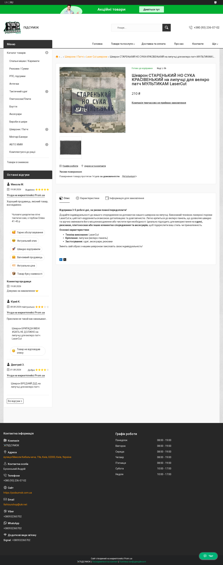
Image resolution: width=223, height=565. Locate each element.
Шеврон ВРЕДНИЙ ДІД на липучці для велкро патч (26, 385)
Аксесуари (15, 114)
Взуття (13, 106)
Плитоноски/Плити (20, 99)
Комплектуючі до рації (22, 152)
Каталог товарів (16, 52)
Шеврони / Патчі (74, 56)
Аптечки (14, 83)
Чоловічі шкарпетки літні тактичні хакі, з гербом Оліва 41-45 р (28, 218)
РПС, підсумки (17, 76)
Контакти (197, 43)
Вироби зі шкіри (18, 121)
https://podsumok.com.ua (17, 492)
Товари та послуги (122, 43)
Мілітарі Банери (18, 136)
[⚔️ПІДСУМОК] (12, 27)
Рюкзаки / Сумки (19, 68)
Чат (211, 556)
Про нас (179, 43)
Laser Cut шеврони (96, 56)
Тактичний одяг (18, 91)
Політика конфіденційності (132, 561)
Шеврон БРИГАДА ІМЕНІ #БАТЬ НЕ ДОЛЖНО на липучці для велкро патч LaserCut (26, 333)
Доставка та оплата (153, 43)
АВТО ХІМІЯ (16, 144)
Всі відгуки (14, 401)
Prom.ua (128, 558)
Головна (97, 43)
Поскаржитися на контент (105, 561)
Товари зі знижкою (18, 162)
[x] (64, 260)
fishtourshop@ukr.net (15, 504)
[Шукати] (166, 27)
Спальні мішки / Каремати (24, 61)
